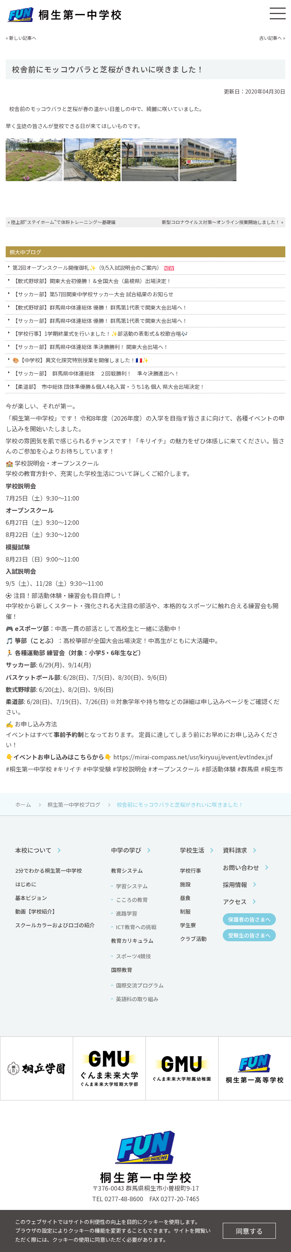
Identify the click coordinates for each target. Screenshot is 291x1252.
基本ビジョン (31, 897)
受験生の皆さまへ (249, 935)
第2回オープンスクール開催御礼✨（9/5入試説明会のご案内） (87, 267)
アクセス (235, 901)
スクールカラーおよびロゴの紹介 (55, 925)
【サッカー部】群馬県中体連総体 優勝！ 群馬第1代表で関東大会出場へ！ (100, 320)
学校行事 (190, 870)
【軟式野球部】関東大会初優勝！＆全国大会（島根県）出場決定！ (92, 281)
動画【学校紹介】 (36, 911)
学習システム (132, 886)
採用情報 (235, 884)
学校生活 (192, 849)
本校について (33, 849)
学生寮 (188, 925)
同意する (249, 1231)
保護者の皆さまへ (249, 919)
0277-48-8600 (124, 1198)
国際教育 (121, 969)
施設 (185, 884)
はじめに (25, 884)
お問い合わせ (241, 867)
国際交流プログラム (140, 985)
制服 (185, 911)
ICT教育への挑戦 (136, 927)
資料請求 (235, 849)
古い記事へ (270, 37)
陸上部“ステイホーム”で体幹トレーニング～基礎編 (63, 222)
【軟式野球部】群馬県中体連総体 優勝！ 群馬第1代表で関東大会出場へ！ (100, 307)
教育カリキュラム (132, 940)
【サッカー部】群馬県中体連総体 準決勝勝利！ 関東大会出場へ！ (91, 347)
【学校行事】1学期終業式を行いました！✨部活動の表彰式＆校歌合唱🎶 (100, 333)
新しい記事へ (22, 37)
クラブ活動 (193, 938)
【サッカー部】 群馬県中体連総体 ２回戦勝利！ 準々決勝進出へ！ (96, 373)
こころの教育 (132, 899)
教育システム (127, 870)
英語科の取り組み (137, 999)
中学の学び (126, 849)
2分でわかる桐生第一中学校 (48, 870)
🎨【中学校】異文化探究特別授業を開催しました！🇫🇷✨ (81, 360)
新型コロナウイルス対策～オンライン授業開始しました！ (221, 222)
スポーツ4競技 (133, 956)
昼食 (185, 897)
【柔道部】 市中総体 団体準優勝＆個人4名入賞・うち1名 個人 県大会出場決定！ (109, 386)
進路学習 (126, 913)
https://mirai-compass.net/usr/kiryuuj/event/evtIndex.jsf (192, 756)
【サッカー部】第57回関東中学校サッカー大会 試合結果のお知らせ (93, 294)
